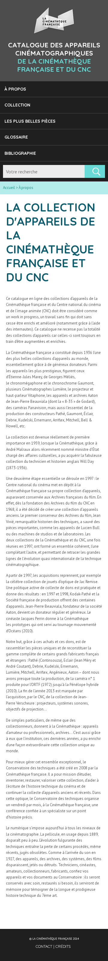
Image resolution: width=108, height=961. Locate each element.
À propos (15, 89)
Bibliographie (20, 153)
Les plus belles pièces (30, 121)
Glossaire (16, 137)
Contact (44, 946)
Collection (17, 105)
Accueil (9, 187)
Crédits (63, 946)
